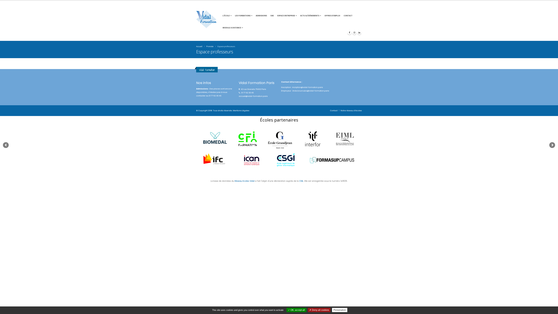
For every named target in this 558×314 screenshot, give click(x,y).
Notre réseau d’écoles (351, 110)
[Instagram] (354, 32)
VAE (272, 15)
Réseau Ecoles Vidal (244, 181)
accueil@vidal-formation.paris (253, 96)
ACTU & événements (309, 15)
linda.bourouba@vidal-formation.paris (311, 91)
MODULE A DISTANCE (232, 27)
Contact (334, 110)
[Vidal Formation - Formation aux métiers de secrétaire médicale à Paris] (206, 19)
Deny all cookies (320, 310)
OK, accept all (297, 310)
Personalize (339, 310)
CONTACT (348, 15)
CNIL (301, 181)
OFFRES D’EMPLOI (332, 15)
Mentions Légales (241, 110)
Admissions (261, 15)
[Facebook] (349, 32)
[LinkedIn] (359, 32)
